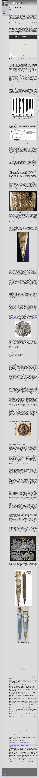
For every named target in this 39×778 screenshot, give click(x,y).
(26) (12, 410)
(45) (16, 510)
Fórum (4, 13)
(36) (21, 461)
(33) (35, 455)
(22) (17, 392)
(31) (10, 450)
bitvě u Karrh (28, 390)
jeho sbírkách (25, 66)
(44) (34, 495)
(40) (26, 481)
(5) (23, 95)
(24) (32, 402)
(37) (17, 464)
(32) (31, 454)
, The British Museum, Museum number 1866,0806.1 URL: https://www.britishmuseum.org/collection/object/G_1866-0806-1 (23, 745)
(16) (28, 309)
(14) (30, 285)
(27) (12, 417)
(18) (20, 319)
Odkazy (4, 11)
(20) (12, 375)
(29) (30, 421)
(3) (12, 85)
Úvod (3, 6)
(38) (16, 473)
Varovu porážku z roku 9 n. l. (28, 297)
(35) (22, 459)
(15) (10, 304)
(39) (29, 478)
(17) (16, 317)
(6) (18, 127)
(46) (26, 525)
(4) (31, 92)
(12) (14, 272)
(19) (30, 374)
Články (4, 8)
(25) (18, 407)
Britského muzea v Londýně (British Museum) (22, 11)
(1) (26, 26)
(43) (17, 493)
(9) (34, 179)
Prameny (4, 10)
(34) (21, 458)
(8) (31, 173)
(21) (13, 383)
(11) (36, 216)
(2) (34, 66)
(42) (35, 485)
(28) (12, 419)
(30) (20, 440)
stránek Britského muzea (25, 212)
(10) (21, 185)
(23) (20, 396)
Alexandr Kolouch (11, 768)
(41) (12, 485)
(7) (33, 157)
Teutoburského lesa (28, 295)
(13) (10, 281)
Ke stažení (4, 14)
